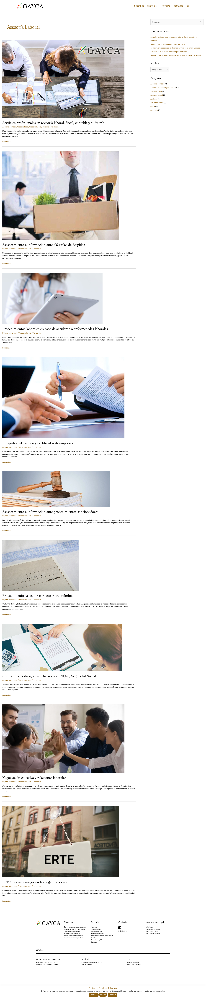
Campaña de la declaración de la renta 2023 (167, 44)
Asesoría (94, 927)
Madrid (85, 959)
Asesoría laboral (35, 127)
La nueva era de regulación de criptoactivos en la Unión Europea (175, 48)
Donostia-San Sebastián (48, 959)
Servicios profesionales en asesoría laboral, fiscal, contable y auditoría (53, 123)
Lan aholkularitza (157, 103)
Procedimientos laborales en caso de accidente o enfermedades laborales (55, 329)
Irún (129, 959)
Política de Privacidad (153, 929)
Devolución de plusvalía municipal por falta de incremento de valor (175, 55)
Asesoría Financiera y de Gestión (163, 87)
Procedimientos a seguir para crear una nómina (37, 595)
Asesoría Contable (97, 933)
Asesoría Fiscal (96, 929)
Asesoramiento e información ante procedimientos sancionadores (50, 512)
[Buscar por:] (176, 22)
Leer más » (6, 142)
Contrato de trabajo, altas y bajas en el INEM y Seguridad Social (49, 676)
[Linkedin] (119, 927)
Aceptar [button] (103, 995)
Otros (152, 106)
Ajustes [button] (93, 995)
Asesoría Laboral (97, 931)
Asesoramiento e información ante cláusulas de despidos (43, 245)
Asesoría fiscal (22, 127)
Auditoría (45, 127)
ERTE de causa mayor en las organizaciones (34, 882)
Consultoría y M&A (97, 940)
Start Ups (154, 110)
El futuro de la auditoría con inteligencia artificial (168, 52)
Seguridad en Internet (153, 933)
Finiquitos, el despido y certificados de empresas (37, 443)
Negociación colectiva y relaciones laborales (34, 778)
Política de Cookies (152, 931)
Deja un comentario (9, 249)
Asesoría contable (9, 127)
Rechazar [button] (112, 995)
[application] (158, 6)
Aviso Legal (149, 927)
